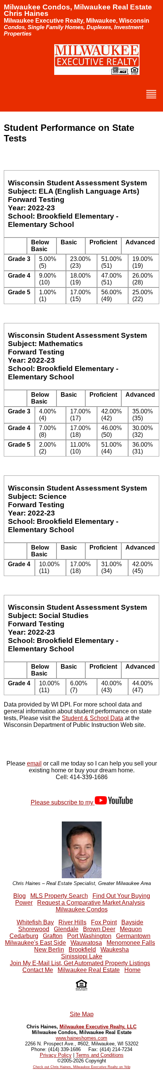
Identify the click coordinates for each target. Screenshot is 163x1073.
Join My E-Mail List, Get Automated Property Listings (80, 963)
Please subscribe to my (63, 802)
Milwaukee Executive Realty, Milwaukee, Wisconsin (76, 20)
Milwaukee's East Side (35, 942)
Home (132, 970)
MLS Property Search (59, 896)
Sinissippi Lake (81, 956)
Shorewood (33, 929)
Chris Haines (26, 13)
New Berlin (49, 949)
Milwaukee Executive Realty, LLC (98, 1027)
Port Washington (89, 936)
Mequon (131, 929)
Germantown (133, 936)
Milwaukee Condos (82, 909)
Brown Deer (99, 929)
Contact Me (37, 970)
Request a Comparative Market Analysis (91, 902)
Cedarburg (23, 936)
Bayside (132, 922)
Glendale (66, 929)
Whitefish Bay (35, 922)
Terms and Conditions (100, 1055)
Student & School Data (92, 718)
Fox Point (104, 922)
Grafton (53, 936)
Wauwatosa (86, 942)
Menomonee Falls (131, 942)
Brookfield (82, 949)
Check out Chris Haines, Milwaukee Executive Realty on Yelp (81, 1067)
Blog (19, 896)
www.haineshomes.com (81, 1038)
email (34, 763)
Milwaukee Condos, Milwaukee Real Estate (78, 7)
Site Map (82, 1014)
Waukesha (114, 949)
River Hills (72, 922)
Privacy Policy (56, 1055)
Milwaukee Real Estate (89, 970)
